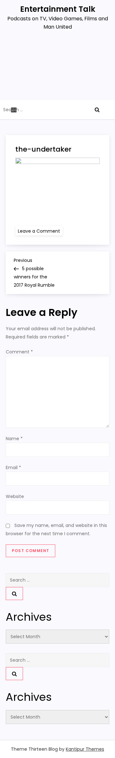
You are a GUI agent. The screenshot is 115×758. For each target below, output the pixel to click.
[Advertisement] (57, 68)
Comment (19, 352)
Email (13, 467)
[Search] (97, 109)
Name (14, 438)
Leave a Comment (40, 231)
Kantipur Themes (85, 749)
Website (15, 496)
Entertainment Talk (57, 9)
